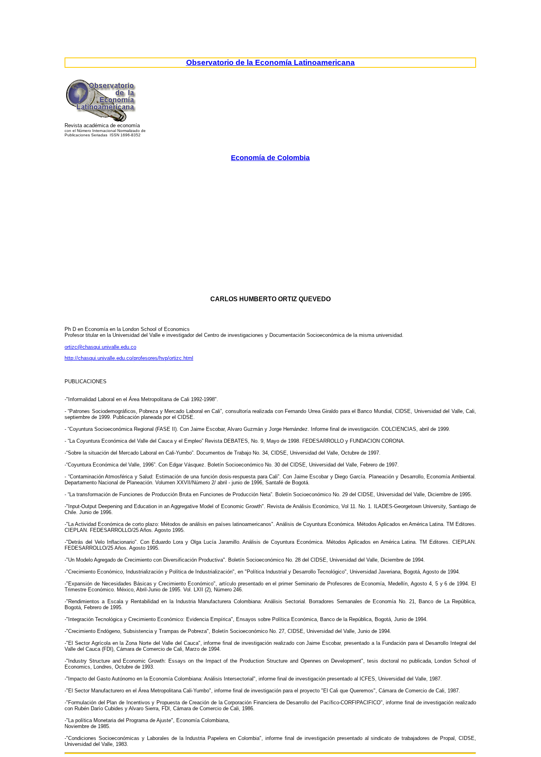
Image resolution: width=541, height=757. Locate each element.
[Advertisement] (302, 222)
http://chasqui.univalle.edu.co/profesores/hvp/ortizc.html (129, 358)
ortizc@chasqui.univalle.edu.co (100, 347)
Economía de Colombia (270, 158)
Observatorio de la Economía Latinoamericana (270, 62)
